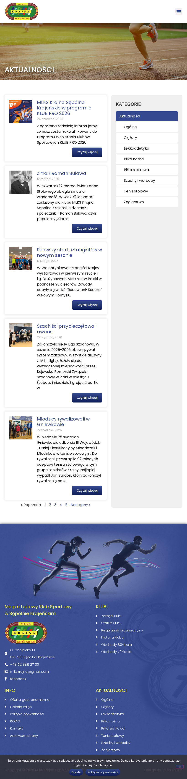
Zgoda (76, 772)
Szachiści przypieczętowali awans (66, 329)
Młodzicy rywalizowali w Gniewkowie (63, 422)
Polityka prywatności (103, 772)
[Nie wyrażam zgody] (180, 767)
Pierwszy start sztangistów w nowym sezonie (69, 252)
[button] (178, 11)
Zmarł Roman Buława (61, 173)
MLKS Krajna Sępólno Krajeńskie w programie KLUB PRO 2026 (64, 108)
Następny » (81, 504)
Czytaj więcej (87, 152)
